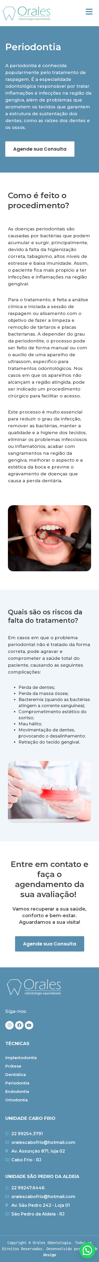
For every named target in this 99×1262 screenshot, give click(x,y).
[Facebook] (19, 1025)
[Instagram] (9, 1025)
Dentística (15, 1074)
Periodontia (17, 1082)
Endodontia (17, 1091)
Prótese (13, 1066)
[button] (89, 11)
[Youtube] (29, 1025)
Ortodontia (16, 1099)
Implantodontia (21, 1057)
